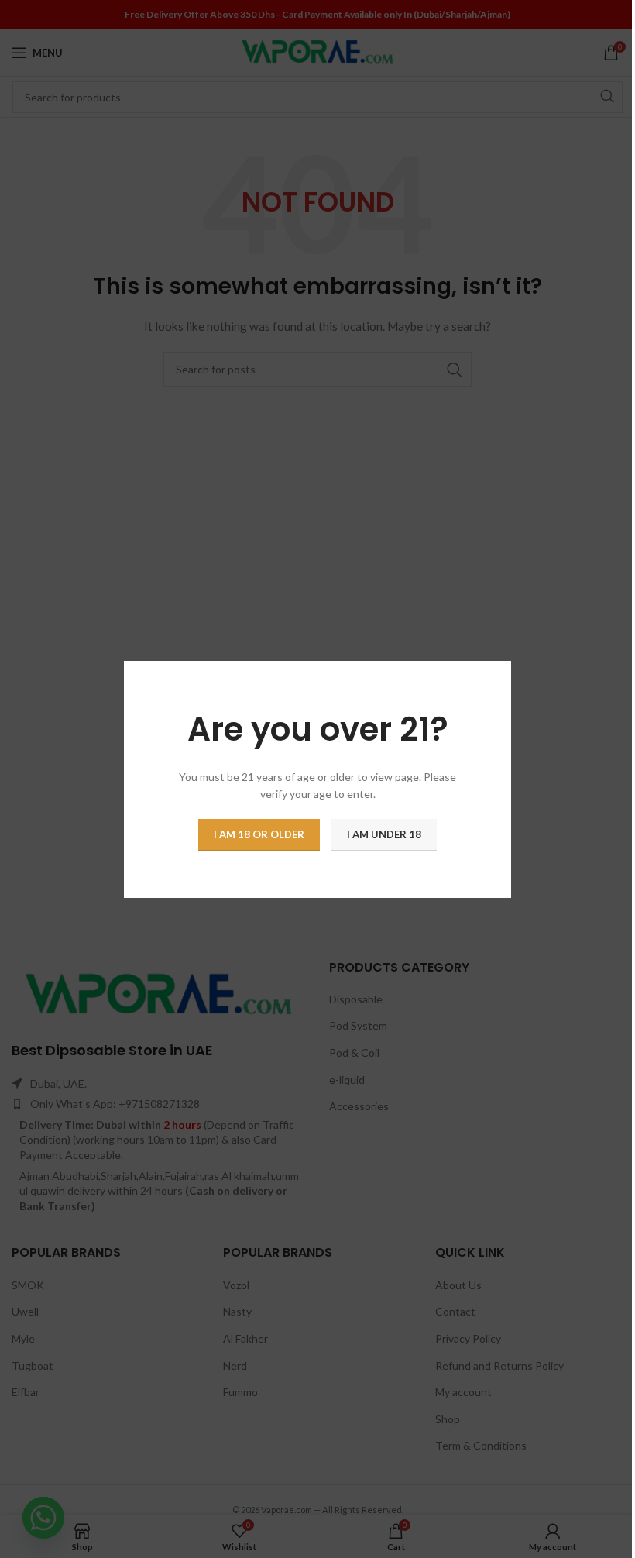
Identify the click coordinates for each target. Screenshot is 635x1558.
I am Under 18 (384, 833)
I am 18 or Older (259, 833)
